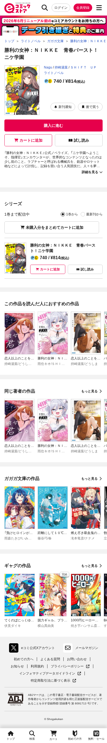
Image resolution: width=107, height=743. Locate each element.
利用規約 (37, 666)
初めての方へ (23, 659)
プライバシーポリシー (70, 666)
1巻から (72, 214)
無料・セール (96, 738)
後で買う (92, 107)
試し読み (81, 140)
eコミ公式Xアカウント (33, 649)
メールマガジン (86, 648)
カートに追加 (31, 140)
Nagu (48, 67)
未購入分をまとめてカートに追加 (54, 227)
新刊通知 (65, 107)
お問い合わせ (77, 659)
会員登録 (82, 8)
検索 (32, 738)
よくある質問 (50, 659)
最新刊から (94, 214)
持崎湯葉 (61, 67)
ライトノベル (54, 73)
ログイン (60, 8)
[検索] (44, 7)
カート (53, 739)
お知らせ (17, 666)
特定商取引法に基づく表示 (53, 681)
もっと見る (89, 391)
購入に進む (53, 125)
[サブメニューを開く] (99, 7)
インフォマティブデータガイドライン (47, 673)
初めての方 (75, 738)
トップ (11, 738)
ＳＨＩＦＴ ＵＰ (83, 67)
